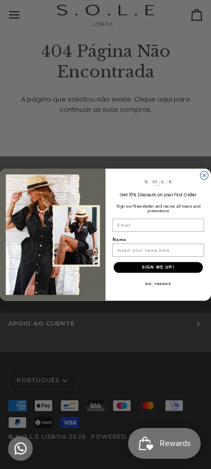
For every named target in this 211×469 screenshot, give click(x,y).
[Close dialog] (204, 175)
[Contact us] (20, 448)
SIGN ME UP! (158, 267)
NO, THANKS (158, 283)
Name (119, 239)
